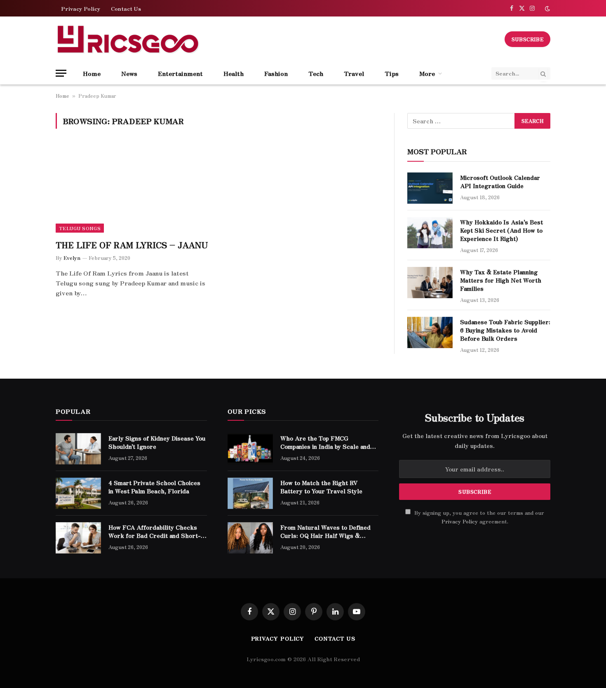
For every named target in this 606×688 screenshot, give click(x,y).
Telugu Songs (80, 228)
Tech (315, 73)
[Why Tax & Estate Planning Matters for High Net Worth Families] (430, 282)
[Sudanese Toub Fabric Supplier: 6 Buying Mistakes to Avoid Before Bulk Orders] (430, 332)
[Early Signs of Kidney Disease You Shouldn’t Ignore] (78, 448)
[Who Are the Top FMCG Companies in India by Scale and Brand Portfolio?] (250, 448)
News (129, 73)
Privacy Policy (80, 8)
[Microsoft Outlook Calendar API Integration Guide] (430, 188)
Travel (354, 73)
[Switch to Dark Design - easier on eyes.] (546, 8)
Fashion (276, 73)
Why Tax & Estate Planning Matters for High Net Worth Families (500, 280)
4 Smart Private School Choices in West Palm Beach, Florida (154, 486)
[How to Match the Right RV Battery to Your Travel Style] (250, 493)
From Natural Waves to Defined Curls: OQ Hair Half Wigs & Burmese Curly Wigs (325, 531)
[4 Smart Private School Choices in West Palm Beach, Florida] (78, 493)
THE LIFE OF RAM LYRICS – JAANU (132, 244)
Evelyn (71, 257)
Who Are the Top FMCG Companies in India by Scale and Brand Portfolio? (325, 442)
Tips (392, 73)
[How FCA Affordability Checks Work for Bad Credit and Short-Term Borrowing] (78, 538)
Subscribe (527, 38)
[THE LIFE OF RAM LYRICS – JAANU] (133, 189)
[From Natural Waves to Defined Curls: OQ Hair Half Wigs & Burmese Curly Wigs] (250, 538)
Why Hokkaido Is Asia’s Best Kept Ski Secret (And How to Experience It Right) (501, 230)
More (427, 73)
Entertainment (180, 73)
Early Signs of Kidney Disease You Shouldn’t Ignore (156, 442)
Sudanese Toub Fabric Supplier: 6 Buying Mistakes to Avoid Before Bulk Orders (505, 330)
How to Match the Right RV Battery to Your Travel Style (321, 486)
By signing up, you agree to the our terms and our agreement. (478, 517)
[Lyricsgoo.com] (128, 39)
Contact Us (126, 8)
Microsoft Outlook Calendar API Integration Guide (500, 181)
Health (233, 73)
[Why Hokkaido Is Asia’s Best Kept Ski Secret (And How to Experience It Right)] (430, 232)
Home (92, 73)
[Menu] (61, 73)
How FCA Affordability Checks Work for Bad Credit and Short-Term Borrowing (154, 531)
